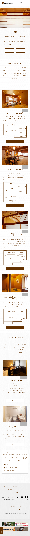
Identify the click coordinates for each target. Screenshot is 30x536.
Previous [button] (23, 110)
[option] (15, 99)
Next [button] (26, 110)
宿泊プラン (15, 141)
